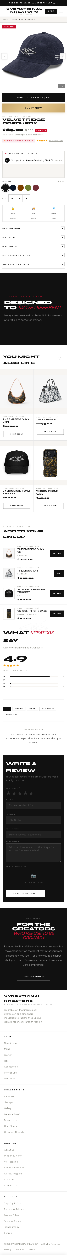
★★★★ (32, 709)
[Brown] (21, 188)
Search (8, 1233)
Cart (51, 11)
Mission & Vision (13, 1155)
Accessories (11, 1066)
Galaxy (7, 1108)
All (7, 709)
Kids (6, 1060)
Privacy (7, 1249)
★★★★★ (49, 140)
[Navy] (13, 188)
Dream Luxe (10, 1120)
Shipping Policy (12, 1203)
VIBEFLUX (9, 1096)
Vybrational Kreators (24, 11)
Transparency (11, 1227)
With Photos (48, 709)
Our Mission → (33, 976)
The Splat (9, 1102)
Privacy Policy (11, 1215)
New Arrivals (11, 1043)
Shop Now (16, 434)
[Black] (5, 187)
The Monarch (27, 571)
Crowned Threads (14, 1132)
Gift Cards (9, 1078)
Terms (32, 1249)
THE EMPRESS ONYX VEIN (30, 550)
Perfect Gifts (11, 1072)
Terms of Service (13, 1221)
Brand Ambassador (14, 1167)
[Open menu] (61, 11)
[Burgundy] (36, 188)
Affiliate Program (13, 1173)
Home (6, 19)
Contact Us (10, 1185)
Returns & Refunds (14, 1209)
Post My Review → (26, 894)
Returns (20, 1249)
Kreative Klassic (12, 1114)
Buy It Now (33, 108)
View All (59, 359)
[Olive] (28, 188)
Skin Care (9, 1179)
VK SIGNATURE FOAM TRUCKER (31, 591)
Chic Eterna (10, 1126)
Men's (7, 1048)
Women (8, 1055)
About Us (9, 1149)
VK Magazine (11, 1161)
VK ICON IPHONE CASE (32, 611)
